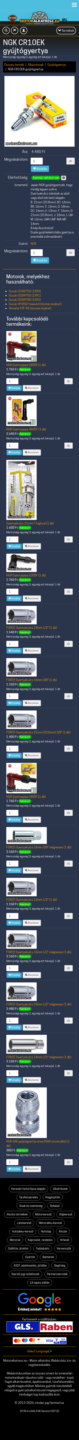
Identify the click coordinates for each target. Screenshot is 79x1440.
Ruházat (55, 1205)
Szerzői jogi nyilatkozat (25, 1274)
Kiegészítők (52, 1197)
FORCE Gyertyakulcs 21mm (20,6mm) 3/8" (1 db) (38, 732)
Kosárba (41, 168)
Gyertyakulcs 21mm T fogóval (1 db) (30, 523)
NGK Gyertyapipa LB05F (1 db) (26, 797)
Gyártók (30, 1257)
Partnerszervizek (57, 1274)
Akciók (63, 1231)
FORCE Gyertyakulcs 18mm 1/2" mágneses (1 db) (38, 1004)
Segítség (59, 1265)
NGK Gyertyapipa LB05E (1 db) (26, 365)
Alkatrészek (36, 64)
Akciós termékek (17, 1214)
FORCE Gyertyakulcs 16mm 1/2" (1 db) (31, 900)
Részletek (33, 388)
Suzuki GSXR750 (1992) (25, 299)
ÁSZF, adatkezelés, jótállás (30, 1265)
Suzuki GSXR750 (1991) (25, 295)
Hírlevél (64, 1240)
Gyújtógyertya (56, 64)
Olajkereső (65, 1214)
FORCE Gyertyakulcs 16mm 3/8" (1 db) (31, 680)
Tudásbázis (42, 1248)
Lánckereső (24, 1223)
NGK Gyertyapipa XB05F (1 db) (26, 429)
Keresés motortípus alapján (28, 1188)
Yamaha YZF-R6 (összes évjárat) (30, 308)
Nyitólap (46, 1231)
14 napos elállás (39, 1282)
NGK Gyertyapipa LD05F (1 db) (26, 575)
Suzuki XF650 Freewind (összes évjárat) (35, 304)
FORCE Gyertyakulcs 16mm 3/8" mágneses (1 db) (38, 847)
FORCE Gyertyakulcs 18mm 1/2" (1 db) (31, 628)
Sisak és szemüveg (31, 1205)
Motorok (15, 1240)
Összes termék (14, 64)
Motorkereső (43, 1214)
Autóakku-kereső (22, 1231)
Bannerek (48, 1257)
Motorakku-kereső (50, 1223)
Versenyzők (64, 1248)
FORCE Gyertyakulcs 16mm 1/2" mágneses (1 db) (38, 952)
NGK (33, 243)
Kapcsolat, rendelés (40, 1240)
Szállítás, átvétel (18, 1248)
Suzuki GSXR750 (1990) (25, 291)
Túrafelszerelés (28, 1197)
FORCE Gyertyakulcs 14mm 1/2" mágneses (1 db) (38, 1057)
